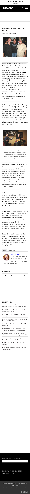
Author (4, 250)
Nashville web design (15, 487)
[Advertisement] (14, 362)
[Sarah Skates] (6, 260)
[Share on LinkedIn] (18, 276)
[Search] (21, 8)
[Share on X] (12, 276)
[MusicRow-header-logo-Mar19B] (12, 8)
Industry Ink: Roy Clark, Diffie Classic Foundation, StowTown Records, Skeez (14, 315)
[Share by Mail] (24, 276)
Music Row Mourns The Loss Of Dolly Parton (12, 343)
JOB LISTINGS (15, 3)
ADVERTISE (15, 1)
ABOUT (9, 1)
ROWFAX (21, 1)
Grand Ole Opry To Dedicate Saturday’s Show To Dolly (15, 324)
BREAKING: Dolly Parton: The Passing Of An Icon (14, 347)
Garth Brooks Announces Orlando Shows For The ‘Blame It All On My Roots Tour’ (13, 305)
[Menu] (25, 8)
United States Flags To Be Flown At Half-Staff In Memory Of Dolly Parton (13, 338)
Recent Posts (11, 250)
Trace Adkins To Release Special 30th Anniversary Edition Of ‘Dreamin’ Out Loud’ (13, 334)
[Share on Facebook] (5, 276)
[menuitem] (9, 1)
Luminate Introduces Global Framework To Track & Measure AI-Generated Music (14, 329)
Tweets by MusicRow (8, 474)
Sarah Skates (13, 33)
